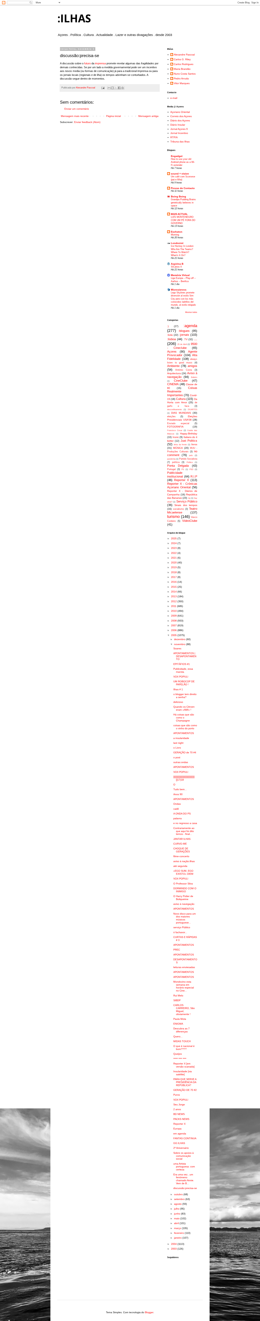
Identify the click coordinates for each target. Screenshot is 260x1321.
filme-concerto (181, 856)
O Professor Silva (183, 883)
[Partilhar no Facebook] (119, 88)
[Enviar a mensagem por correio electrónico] (102, 87)
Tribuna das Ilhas (180, 141)
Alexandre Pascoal (184, 54)
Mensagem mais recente (75, 116)
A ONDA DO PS (182, 813)
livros (194, 444)
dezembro (180, 639)
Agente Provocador (182, 353)
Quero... (178, 1036)
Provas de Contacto (183, 188)
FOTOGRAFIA (175, 426)
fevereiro (179, 1233)
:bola (170, 334)
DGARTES (192, 409)
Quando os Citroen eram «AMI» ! (184, 708)
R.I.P (193, 476)
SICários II (176, 266)
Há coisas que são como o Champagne (183, 717)
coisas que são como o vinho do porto (185, 727)
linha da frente (180, 444)
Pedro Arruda (181, 78)
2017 (174, 577)
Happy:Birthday (188, 433)
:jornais (184, 334)
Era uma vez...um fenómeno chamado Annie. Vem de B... (183, 1179)
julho (177, 1208)
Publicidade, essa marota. (183, 670)
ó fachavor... (180, 932)
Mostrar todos (191, 312)
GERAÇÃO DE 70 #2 (185, 1090)
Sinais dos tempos (185, 505)
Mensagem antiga (148, 116)
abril (177, 1223)
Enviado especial (178, 423)
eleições (171, 416)
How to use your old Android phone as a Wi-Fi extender (183, 162)
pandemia (171, 459)
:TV (185, 339)
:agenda (190, 326)
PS (182, 469)
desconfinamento (174, 409)
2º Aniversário (181, 1147)
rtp (189, 498)
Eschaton (176, 231)
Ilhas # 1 (178, 689)
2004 (174, 1244)
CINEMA (173, 384)
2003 (174, 1248)
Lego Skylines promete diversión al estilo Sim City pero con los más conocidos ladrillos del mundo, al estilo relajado (183, 298)
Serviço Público (186, 501)
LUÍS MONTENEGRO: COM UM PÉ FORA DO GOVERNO (183, 220)
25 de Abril (182, 344)
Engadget (177, 156)
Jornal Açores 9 (179, 129)
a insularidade (181, 738)
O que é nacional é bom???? (184, 1047)
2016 (174, 581)
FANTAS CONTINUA (184, 1138)
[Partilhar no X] (116, 88)
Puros (176, 1094)
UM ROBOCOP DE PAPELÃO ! (184, 683)
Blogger (149, 1312)
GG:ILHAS (179, 1143)
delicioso (178, 702)
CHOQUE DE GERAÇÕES (181, 850)
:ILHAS (74, 18)
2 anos (177, 1109)
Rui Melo (178, 995)
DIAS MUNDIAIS (181, 412)
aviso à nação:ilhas (184, 861)
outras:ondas (180, 762)
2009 (174, 615)
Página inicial (113, 116)
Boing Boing (178, 196)
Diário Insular (177, 124)
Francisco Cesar (174, 430)
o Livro (177, 747)
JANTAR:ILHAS (181, 838)
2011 (174, 606)
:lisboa (171, 339)
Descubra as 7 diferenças (181, 1030)
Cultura (181, 399)
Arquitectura (174, 373)
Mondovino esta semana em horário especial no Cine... (183, 986)
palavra (177, 818)
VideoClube (189, 520)
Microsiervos (178, 289)
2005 (174, 635)
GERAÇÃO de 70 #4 (184, 752)
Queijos (177, 1053)
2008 (174, 620)
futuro (87, 63)
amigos (192, 366)
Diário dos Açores (180, 120)
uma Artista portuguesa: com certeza (184, 1166)
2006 (174, 630)
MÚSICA (178, 447)
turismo (173, 516)
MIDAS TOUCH (182, 1041)
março (178, 1228)
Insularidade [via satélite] (182, 1073)
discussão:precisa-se (185, 1188)
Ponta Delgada (178, 465)
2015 (174, 586)
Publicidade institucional (175, 474)
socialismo (178, 509)
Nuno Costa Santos (185, 73)
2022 (174, 553)
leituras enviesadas (184, 967)
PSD (191, 469)
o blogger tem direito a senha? (185, 696)
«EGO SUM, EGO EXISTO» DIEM (183, 872)
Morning (175, 234)
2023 (174, 548)
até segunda (180, 866)
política (176, 462)
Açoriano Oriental (180, 112)
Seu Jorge (179, 1104)
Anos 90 (178, 794)
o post (176, 757)
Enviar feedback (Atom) (87, 122)
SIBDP (177, 1000)
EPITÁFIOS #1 (181, 664)
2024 (174, 543)
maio (177, 1218)
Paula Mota (179, 1019)
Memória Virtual (180, 275)
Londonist (177, 243)
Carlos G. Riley (182, 59)
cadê (176, 808)
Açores (172, 351)
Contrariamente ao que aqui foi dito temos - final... (183, 831)
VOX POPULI (180, 676)
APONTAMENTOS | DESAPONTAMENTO (184, 656)
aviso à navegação (183, 904)
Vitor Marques (182, 83)
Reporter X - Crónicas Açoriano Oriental (182, 485)
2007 (174, 625)
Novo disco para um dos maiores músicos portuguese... (184, 918)
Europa (177, 1128)
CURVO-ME (180, 843)
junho (177, 1213)
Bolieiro (194, 377)
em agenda (179, 1133)
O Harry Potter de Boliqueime (183, 898)
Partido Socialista (188, 459)
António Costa (183, 370)
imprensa (100, 63)
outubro (178, 1194)
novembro (180, 644)
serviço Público (181, 927)
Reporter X (181, 480)
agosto (178, 1203)
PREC (176, 949)
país (191, 455)
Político (190, 462)
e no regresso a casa (185, 823)
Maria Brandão (182, 69)
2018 (174, 572)
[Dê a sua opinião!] (112, 88)
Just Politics (189, 440)
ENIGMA (178, 1023)
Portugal (171, 469)
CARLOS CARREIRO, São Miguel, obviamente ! (184, 1009)
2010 (174, 610)
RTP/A (174, 137)
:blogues (184, 331)
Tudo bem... (180, 789)
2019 (174, 567)
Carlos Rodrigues (183, 64)
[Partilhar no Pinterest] (122, 88)
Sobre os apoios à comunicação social (183, 1155)
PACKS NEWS (181, 1119)
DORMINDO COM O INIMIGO (184, 890)
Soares (177, 648)
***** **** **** (179, 1058)
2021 (174, 557)
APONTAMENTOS (183, 733)
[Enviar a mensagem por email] (109, 88)
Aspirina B (177, 263)
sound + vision (180, 173)
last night (178, 742)
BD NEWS (179, 1114)
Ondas (177, 803)
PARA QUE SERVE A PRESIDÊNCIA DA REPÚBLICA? (184, 1082)
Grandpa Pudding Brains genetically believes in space (183, 202)
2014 (174, 591)
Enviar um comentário (76, 108)
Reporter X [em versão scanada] (184, 1065)
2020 (174, 562)
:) (168, 326)
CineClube (180, 380)
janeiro (178, 1237)
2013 (174, 596)
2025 (174, 538)
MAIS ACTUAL (179, 214)
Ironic (176, 437)
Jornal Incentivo (179, 133)
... (195, 339)
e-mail (173, 98)
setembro (179, 1199)
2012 (174, 601)
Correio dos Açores (181, 116)
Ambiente (173, 366)
